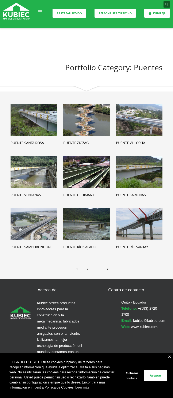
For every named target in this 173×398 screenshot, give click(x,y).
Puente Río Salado (79, 247)
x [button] (169, 356)
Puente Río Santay (132, 247)
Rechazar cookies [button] (131, 375)
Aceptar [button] (155, 375)
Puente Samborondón (31, 247)
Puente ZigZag (76, 143)
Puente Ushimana (79, 195)
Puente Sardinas (131, 195)
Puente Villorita (130, 143)
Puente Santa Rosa (27, 143)
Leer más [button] (82, 387)
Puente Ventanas (26, 195)
